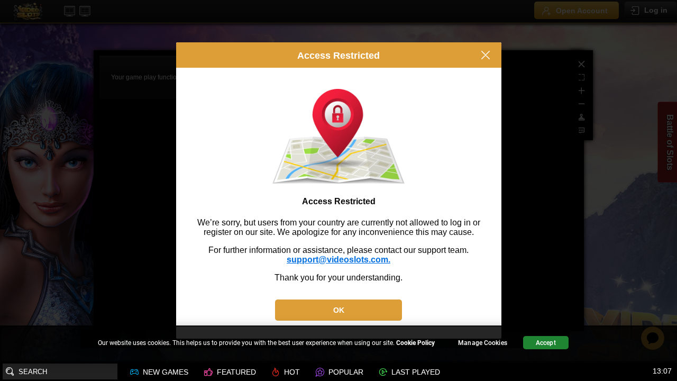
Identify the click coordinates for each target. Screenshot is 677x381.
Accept (546, 343)
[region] (338, 344)
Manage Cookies (482, 343)
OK (338, 310)
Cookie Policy (415, 343)
